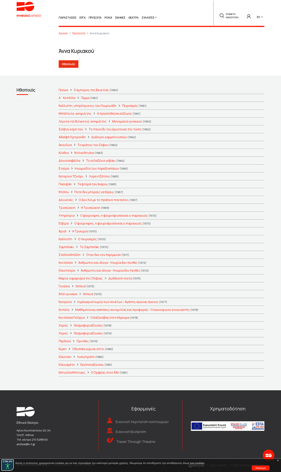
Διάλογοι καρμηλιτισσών (109, 137)
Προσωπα (95, 17)
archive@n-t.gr (26, 444)
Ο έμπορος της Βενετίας (91, 90)
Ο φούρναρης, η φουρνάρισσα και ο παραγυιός (114, 215)
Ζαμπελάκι (66, 247)
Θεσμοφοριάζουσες (88, 325)
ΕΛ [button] (259, 17)
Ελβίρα (64, 223)
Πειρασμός (130, 106)
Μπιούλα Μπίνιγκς (72, 372)
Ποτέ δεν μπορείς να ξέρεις (94, 192)
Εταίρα (64, 168)
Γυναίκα (64, 286)
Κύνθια (64, 153)
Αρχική (63, 33)
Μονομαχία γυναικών (127, 121)
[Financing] (227, 421)
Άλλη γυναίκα (68, 294)
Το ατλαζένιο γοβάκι (101, 160)
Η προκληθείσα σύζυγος (114, 113)
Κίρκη (63, 349)
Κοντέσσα (66, 262)
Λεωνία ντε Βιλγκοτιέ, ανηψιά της (82, 121)
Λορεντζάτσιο (99, 176)
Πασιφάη (65, 184)
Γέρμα (85, 98)
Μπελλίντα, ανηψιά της (75, 113)
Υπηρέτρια (67, 215)
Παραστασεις (67, 17)
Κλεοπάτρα (67, 270)
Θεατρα (133, 17)
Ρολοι (108, 17)
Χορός (63, 325)
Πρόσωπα (78, 33)
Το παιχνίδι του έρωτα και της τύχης (115, 129)
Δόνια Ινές (66, 200)
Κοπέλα (64, 310)
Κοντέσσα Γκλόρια (72, 317)
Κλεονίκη (65, 357)
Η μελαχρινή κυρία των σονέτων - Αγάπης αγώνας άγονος (117, 302)
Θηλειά (81, 286)
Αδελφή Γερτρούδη (72, 137)
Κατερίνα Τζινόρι (71, 176)
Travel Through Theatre (135, 441)
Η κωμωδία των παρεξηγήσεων (97, 168)
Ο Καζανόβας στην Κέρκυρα (109, 317)
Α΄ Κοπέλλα (67, 98)
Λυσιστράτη (86, 357)
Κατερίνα (65, 302)
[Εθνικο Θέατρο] (26, 411)
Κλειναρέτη (67, 365)
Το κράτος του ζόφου (93, 145)
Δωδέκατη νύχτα (120, 278)
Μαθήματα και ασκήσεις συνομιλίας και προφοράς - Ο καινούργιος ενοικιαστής (132, 310)
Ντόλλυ (64, 192)
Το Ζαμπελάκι (89, 247)
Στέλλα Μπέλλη (69, 255)
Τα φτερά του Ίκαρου (92, 184)
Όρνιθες (82, 341)
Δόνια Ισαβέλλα (69, 160)
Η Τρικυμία (80, 231)
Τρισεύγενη (67, 208)
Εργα (83, 17)
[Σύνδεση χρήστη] (249, 16)
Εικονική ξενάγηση (131, 431)
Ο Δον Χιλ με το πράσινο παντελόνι (104, 200)
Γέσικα (63, 90)
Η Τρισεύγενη (90, 208)
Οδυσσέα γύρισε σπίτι (88, 349)
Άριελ (63, 231)
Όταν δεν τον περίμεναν (103, 255)
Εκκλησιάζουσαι (92, 365)
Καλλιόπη (65, 239)
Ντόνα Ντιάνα (84, 153)
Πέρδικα (65, 341)
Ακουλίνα (65, 145)
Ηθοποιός (68, 64)
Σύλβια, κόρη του (71, 129)
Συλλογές (148, 17)
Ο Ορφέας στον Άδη (105, 372)
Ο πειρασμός (87, 239)
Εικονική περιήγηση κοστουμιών (142, 421)
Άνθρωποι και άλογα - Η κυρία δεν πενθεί (107, 262)
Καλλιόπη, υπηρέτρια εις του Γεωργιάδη (87, 106)
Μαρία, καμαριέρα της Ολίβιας (81, 278)
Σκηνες (120, 17)
